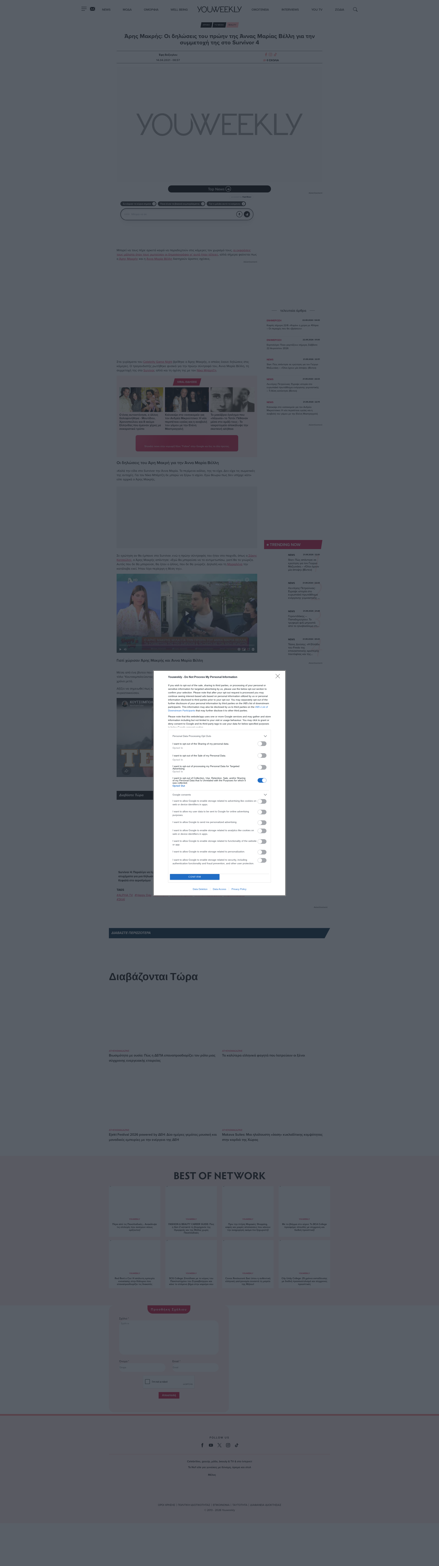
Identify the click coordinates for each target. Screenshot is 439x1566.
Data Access (219, 889)
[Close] (279, 677)
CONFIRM (194, 877)
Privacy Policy (239, 889)
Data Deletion (200, 889)
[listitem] (219, 736)
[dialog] (219, 783)
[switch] (262, 743)
